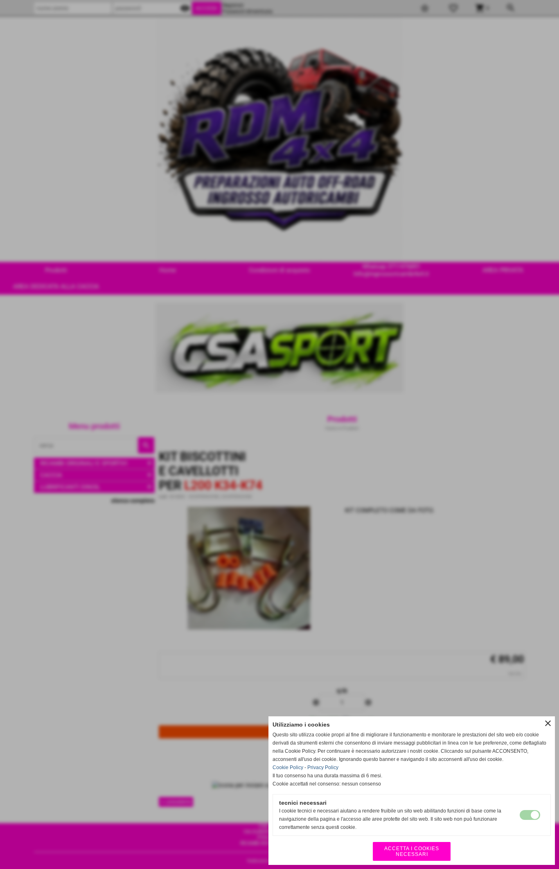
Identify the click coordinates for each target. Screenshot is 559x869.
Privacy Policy (322, 767)
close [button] (548, 723)
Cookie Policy (288, 767)
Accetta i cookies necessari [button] (411, 851)
